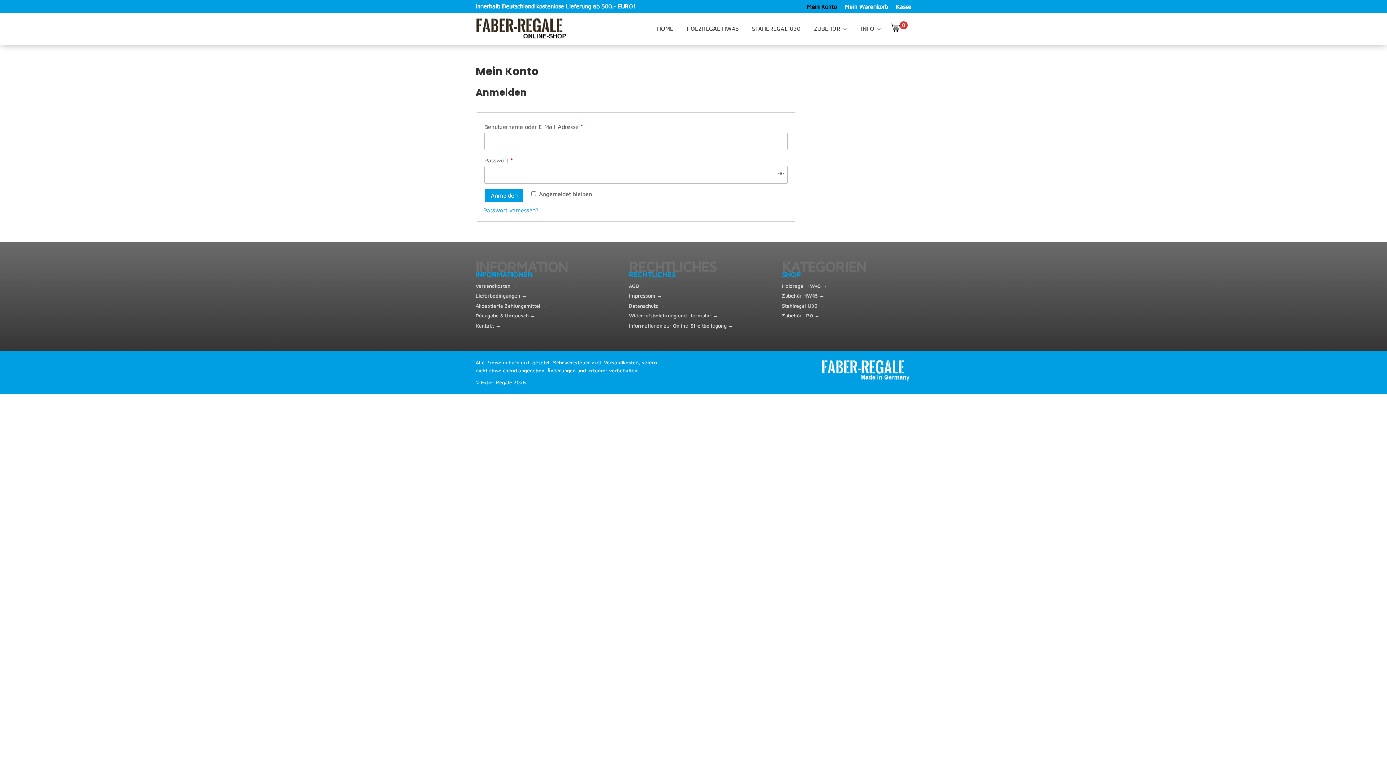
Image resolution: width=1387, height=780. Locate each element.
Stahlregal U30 (776, 29)
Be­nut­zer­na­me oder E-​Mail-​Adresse (533, 127)
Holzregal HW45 (713, 29)
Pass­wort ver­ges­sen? (511, 210)
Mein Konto (822, 7)
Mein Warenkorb (866, 7)
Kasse (903, 7)
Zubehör (827, 29)
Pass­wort (498, 160)
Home (665, 29)
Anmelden (504, 195)
